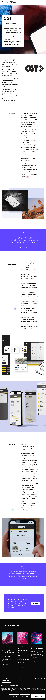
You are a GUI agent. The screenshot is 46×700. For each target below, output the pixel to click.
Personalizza (14, 696)
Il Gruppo (21, 678)
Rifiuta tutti (25, 696)
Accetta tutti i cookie (38, 696)
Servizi (20, 681)
